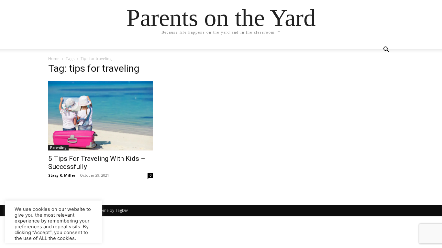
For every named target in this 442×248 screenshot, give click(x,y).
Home (54, 58)
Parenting (58, 147)
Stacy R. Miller (61, 175)
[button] (386, 50)
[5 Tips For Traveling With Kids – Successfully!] (100, 115)
